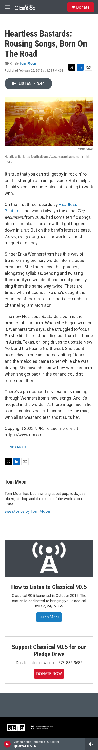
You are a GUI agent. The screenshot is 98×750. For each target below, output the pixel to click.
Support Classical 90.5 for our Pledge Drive (49, 650)
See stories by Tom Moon (27, 511)
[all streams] (91, 744)
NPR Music (18, 447)
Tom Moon (28, 63)
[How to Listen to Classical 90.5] (49, 558)
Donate (82, 7)
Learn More (49, 617)
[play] (7, 744)
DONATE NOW (49, 673)
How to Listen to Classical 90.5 (49, 587)
